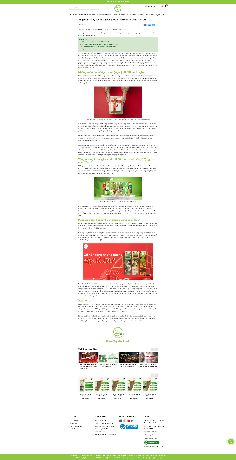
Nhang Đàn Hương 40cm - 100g (102, 395)
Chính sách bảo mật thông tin (104, 423)
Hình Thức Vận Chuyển (101, 420)
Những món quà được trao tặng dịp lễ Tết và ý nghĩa (95, 41)
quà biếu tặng (113, 53)
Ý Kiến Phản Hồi (74, 429)
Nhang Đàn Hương (119, 15)
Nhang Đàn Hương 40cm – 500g (118, 395)
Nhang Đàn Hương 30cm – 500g (134, 395)
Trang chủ (82, 29)
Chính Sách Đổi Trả (100, 432)
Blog (164, 15)
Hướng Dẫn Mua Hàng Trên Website (105, 434)
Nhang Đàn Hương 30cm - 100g (85, 395)
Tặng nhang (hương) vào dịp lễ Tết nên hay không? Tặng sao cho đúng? (100, 44)
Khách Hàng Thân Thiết (102, 429)
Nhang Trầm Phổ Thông (87, 15)
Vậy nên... (84, 49)
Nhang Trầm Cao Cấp (104, 15)
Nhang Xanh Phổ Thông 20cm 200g (150, 395)
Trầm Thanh (149, 15)
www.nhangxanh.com (150, 432)
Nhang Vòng (131, 15)
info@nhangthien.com (150, 435)
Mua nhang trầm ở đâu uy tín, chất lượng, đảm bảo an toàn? (100, 46)
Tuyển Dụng (73, 423)
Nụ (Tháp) (141, 15)
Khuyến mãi (73, 15)
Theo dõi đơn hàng (150, 6)
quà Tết (90, 135)
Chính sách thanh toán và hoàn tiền (105, 426)
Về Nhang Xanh (74, 420)
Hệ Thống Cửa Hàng (76, 426)
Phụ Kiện (158, 15)
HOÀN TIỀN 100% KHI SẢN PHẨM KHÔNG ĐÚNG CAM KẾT (118, 2)
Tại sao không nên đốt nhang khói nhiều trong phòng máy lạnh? (148, 366)
